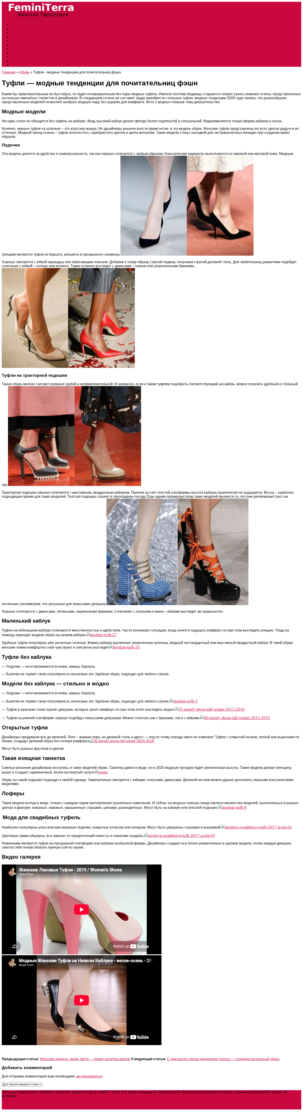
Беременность (23, 57)
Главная (9, 72)
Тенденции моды (25, 29)
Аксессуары (20, 53)
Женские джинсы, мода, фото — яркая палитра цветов (85, 1059)
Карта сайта (28, 1096)
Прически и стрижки (27, 25)
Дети (14, 61)
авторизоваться (89, 1076)
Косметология (22, 49)
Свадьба (18, 33)
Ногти (15, 41)
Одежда (17, 45)
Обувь (16, 37)
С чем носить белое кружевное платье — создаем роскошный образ (223, 1059)
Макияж (17, 65)
